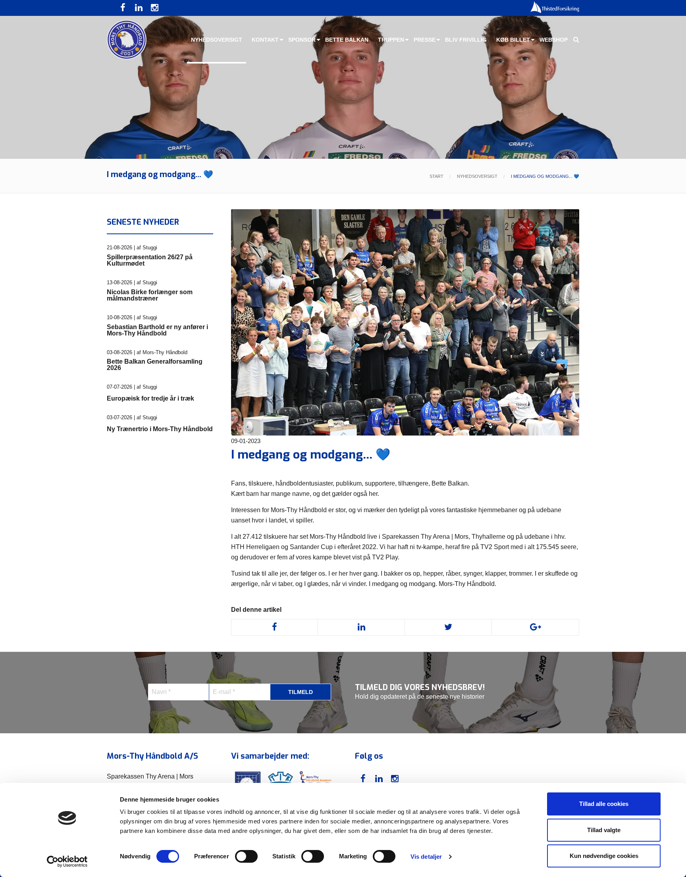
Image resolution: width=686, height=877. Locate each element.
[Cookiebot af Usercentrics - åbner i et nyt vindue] (67, 861)
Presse (424, 40)
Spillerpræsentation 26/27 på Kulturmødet (150, 260)
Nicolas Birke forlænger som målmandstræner (150, 295)
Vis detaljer (426, 856)
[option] (343, 79)
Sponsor (302, 40)
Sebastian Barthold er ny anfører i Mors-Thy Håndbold (157, 330)
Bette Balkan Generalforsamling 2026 (154, 365)
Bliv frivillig (466, 40)
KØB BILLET (513, 40)
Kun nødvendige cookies (604, 855)
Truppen (391, 40)
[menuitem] (216, 40)
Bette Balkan (346, 40)
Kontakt (265, 40)
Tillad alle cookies (603, 803)
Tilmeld (300, 692)
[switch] (246, 856)
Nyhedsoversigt (216, 40)
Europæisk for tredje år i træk (150, 398)
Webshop (554, 40)
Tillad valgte (603, 830)
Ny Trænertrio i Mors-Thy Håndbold (160, 429)
